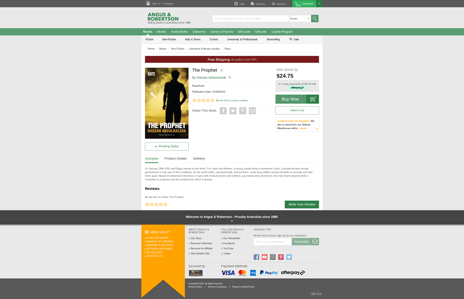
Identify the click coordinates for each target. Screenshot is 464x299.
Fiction (149, 39)
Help (242, 4)
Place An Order (157, 237)
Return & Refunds (159, 248)
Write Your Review (302, 204)
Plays (228, 48)
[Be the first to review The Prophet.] (222, 70)
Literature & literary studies (204, 48)
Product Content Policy (243, 287)
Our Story (196, 238)
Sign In (156, 3)
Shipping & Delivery (160, 245)
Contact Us (154, 256)
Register (169, 3)
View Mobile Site (200, 253)
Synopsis (151, 158)
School (214, 39)
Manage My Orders (159, 241)
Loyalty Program (282, 31)
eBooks (161, 31)
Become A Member (201, 243)
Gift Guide (244, 31)
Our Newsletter (232, 238)
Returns (281, 4)
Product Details (176, 158)
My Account (154, 252)
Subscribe (301, 241)
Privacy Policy (195, 287)
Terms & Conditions (217, 287)
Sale (296, 39)
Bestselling (273, 39)
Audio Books (179, 31)
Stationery (199, 31)
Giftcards (260, 31)
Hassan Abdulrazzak (211, 77)
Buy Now (290, 99)
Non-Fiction (169, 39)
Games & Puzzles (221, 31)
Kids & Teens (193, 39)
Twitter (227, 253)
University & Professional (242, 39)
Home (151, 48)
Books (147, 31)
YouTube (228, 248)
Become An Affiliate (202, 248)
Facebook (229, 243)
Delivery (260, 4)
